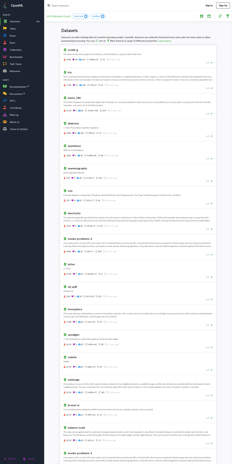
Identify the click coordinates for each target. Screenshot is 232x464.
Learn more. (165, 40)
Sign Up (223, 5)
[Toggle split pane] (209, 16)
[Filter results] (227, 16)
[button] (80, 16)
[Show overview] (201, 16)
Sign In (209, 5)
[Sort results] (219, 16)
